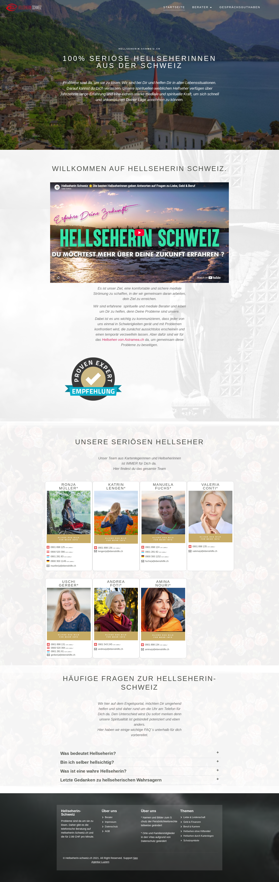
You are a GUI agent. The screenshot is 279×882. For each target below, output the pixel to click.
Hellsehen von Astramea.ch (123, 340)
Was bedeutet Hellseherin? (88, 753)
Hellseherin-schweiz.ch (139, 49)
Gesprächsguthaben (239, 7)
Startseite (174, 7)
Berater (200, 7)
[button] (139, 753)
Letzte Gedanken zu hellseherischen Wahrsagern (111, 780)
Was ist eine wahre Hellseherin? (93, 771)
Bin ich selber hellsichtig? (87, 762)
